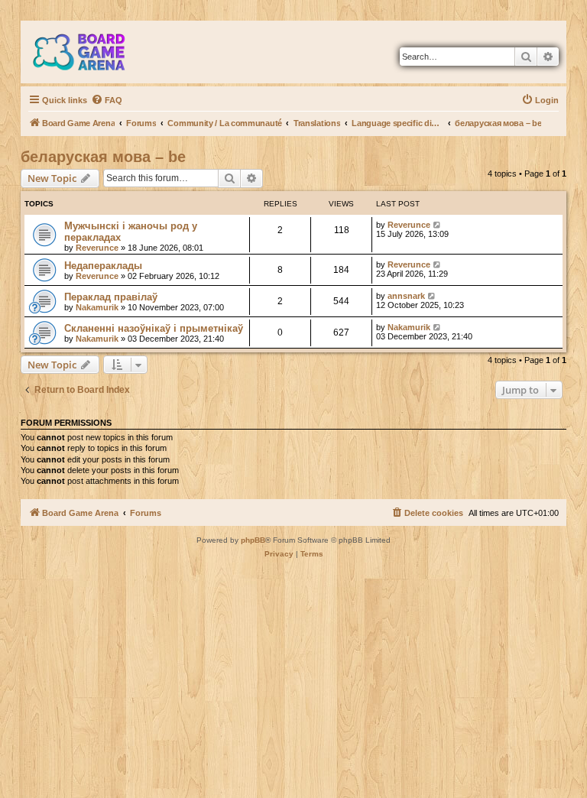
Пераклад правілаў (110, 297)
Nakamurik (97, 307)
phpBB (253, 540)
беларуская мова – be (103, 156)
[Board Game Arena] (90, 51)
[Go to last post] (438, 224)
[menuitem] (106, 100)
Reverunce (97, 247)
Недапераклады (103, 265)
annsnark (406, 295)
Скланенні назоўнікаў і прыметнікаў (153, 328)
